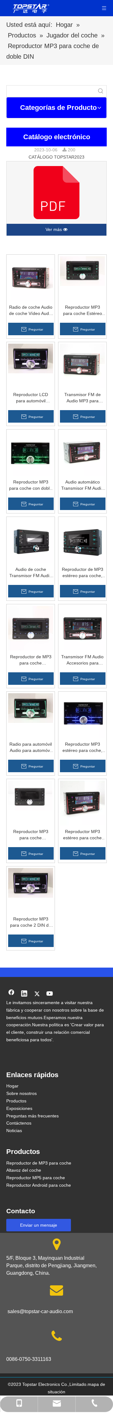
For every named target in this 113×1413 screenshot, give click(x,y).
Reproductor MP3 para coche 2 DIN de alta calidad (30, 922)
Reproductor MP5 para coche (35, 1177)
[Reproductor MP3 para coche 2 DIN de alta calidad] (30, 882)
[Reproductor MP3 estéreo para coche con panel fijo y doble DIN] (82, 802)
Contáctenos (18, 1123)
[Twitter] (37, 994)
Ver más (54, 229)
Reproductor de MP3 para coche (38, 1162)
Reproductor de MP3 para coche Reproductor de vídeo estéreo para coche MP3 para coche (30, 660)
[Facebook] (11, 994)
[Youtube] (50, 994)
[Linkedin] (24, 994)
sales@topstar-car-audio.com (40, 1311)
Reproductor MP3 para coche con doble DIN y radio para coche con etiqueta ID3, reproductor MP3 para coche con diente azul (30, 485)
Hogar (12, 1085)
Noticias (14, 1130)
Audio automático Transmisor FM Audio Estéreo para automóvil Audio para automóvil (82, 485)
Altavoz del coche (23, 1170)
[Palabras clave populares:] (100, 91)
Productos (16, 1100)
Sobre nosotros (21, 1093)
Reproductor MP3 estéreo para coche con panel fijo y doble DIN (83, 835)
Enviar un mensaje (38, 1225)
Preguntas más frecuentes (32, 1115)
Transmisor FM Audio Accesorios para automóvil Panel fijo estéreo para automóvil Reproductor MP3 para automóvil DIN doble (82, 660)
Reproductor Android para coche (38, 1185)
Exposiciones (19, 1108)
